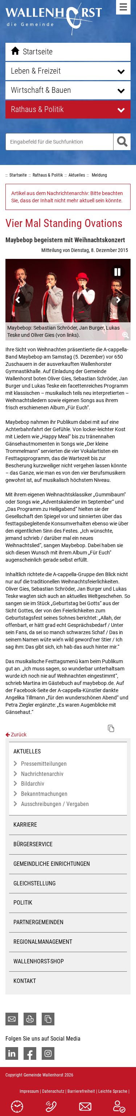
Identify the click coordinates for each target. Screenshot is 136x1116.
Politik (22, 902)
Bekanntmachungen (44, 793)
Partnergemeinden (38, 922)
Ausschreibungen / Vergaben (55, 804)
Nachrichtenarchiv (42, 773)
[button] (116, 270)
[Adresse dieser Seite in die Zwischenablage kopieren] (48, 1019)
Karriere (25, 824)
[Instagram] (48, 1053)
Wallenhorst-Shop (38, 961)
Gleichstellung (34, 883)
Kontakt (24, 980)
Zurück (18, 734)
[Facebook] (30, 1053)
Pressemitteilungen (44, 763)
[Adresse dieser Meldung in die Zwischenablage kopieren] (111, 728)
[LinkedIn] (11, 1053)
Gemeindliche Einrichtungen (51, 863)
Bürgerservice (33, 844)
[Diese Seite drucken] (30, 1019)
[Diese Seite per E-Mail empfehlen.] (11, 1019)
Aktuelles (27, 751)
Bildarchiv (32, 783)
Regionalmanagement (42, 941)
